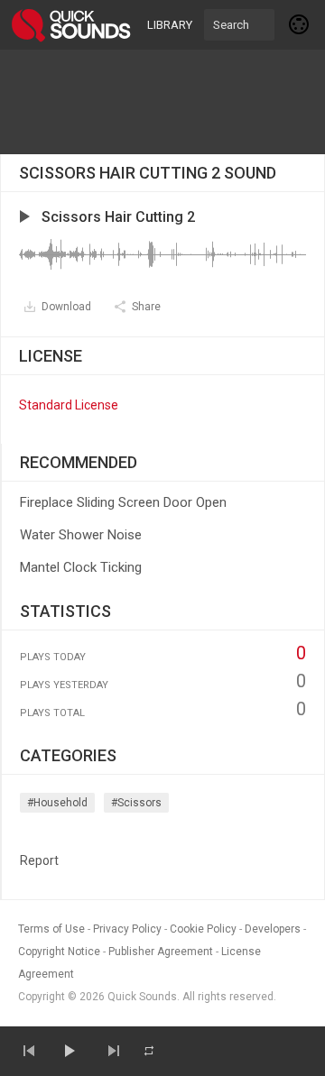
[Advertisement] (162, 102)
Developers (273, 929)
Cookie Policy (203, 929)
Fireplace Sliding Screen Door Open (123, 502)
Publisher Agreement (160, 951)
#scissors (136, 802)
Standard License (68, 405)
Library (169, 25)
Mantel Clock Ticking (81, 567)
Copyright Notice (59, 951)
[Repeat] (149, 1050)
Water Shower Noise (81, 535)
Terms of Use (51, 929)
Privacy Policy (127, 929)
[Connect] (299, 24)
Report (39, 860)
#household (57, 802)
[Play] (68, 1051)
